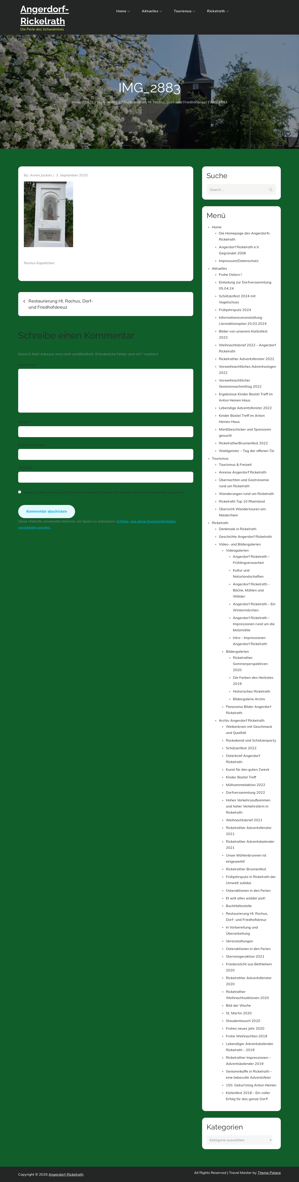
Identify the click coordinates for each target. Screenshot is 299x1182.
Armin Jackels (41, 175)
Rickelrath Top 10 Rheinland (242, 501)
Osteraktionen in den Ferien (248, 890)
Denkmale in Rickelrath (237, 529)
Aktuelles (150, 11)
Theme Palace (269, 1172)
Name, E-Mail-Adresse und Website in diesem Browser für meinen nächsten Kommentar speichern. (103, 492)
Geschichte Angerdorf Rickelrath (245, 536)
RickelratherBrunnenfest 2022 (243, 443)
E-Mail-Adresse (32, 445)
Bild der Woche (238, 1005)
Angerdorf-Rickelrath (66, 1174)
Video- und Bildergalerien (240, 544)
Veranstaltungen (239, 941)
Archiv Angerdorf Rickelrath (241, 720)
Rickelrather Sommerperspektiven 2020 (250, 663)
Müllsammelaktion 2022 (245, 785)
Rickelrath (216, 11)
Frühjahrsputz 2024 (235, 310)
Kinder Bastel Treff (241, 777)
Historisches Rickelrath (251, 691)
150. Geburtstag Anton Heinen (251, 1085)
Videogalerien (237, 550)
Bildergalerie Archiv (249, 699)
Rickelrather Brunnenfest (246, 869)
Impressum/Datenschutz (239, 261)
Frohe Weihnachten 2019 (246, 1036)
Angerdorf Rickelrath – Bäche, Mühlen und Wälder (251, 590)
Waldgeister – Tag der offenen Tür (246, 451)
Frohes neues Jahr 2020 (245, 1028)
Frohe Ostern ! (230, 274)
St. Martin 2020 (239, 1013)
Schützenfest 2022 (241, 748)
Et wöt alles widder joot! (245, 898)
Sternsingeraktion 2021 (245, 956)
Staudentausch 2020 (243, 1020)
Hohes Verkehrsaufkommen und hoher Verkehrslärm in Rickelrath (248, 806)
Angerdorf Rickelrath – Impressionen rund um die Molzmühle (254, 624)
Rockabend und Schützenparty (251, 740)
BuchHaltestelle (239, 906)
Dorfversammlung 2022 (245, 792)
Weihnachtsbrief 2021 (244, 820)
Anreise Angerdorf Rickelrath (242, 472)
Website (25, 467)
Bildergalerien (237, 651)
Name (24, 422)
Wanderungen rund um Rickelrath (246, 493)
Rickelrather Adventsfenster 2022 (246, 359)
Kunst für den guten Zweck (247, 769)
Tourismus (183, 11)
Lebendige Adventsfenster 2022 (245, 408)
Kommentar (29, 364)
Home (121, 11)
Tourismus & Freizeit (235, 464)
